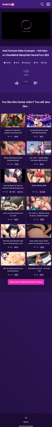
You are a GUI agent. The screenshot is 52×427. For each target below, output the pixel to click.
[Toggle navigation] (48, 4)
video (45, 63)
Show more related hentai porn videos (26, 282)
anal (17, 63)
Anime (26, 422)
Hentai (8, 63)
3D (26, 418)
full (36, 63)
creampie (27, 63)
